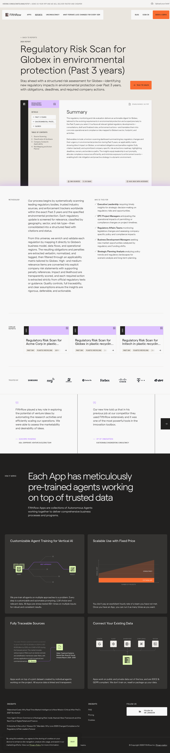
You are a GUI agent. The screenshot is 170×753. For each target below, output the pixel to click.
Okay (72, 742)
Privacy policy (161, 745)
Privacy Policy (35, 745)
